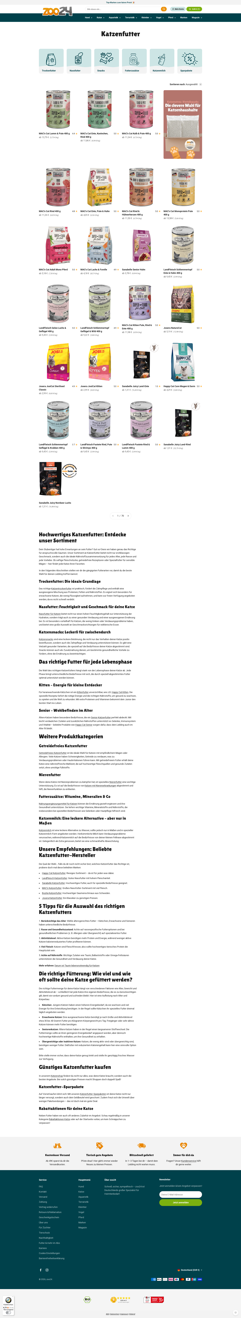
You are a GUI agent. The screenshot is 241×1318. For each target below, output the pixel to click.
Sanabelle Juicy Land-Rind (177, 444)
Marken (183, 17)
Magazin (196, 17)
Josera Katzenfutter (52, 898)
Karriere (43, 1248)
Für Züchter (44, 1227)
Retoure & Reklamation (50, 1212)
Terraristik (130, 17)
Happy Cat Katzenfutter (54, 873)
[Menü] (12, 1297)
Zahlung (43, 1202)
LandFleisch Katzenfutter (54, 878)
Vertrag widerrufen (48, 1207)
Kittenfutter (82, 692)
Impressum (124, 1314)
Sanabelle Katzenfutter (53, 883)
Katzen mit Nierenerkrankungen (100, 785)
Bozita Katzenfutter (52, 893)
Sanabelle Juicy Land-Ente (135, 386)
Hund (87, 17)
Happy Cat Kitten (120, 692)
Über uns (43, 1222)
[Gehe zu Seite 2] (128, 516)
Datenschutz (114, 1314)
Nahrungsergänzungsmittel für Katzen (58, 803)
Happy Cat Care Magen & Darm (179, 386)
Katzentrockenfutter (61, 588)
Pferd (170, 17)
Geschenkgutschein (49, 1217)
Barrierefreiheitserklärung (51, 1258)
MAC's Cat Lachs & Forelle (93, 269)
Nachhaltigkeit (46, 1238)
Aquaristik (113, 17)
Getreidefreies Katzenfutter (53, 753)
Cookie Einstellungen (49, 1253)
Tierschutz (44, 1232)
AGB (107, 1314)
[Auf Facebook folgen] (40, 1270)
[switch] (8, 1312)
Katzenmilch (45, 830)
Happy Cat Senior (83, 724)
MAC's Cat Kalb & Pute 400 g (136, 133)
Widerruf (132, 1314)
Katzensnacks (46, 639)
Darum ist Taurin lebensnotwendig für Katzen (77, 965)
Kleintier (145, 17)
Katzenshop (57, 1076)
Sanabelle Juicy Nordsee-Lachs (55, 502)
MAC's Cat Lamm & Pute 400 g (54, 133)
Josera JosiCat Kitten (91, 386)
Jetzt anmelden (181, 1202)
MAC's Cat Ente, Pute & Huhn (95, 211)
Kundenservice (188, 1161)
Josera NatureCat (173, 328)
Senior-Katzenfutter (101, 717)
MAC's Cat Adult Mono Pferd (53, 269)
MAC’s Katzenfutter (52, 888)
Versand (43, 1197)
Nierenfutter (115, 782)
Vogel (158, 17)
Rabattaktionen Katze (59, 1119)
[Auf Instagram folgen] (47, 1270)
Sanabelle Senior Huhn (133, 269)
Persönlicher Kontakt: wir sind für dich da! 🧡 (120, 2)
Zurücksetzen (153, 9)
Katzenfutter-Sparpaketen (93, 1094)
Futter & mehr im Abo (49, 1243)
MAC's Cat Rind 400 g (50, 211)
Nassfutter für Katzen (50, 614)
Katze (99, 17)
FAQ (41, 1186)
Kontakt (43, 1191)
